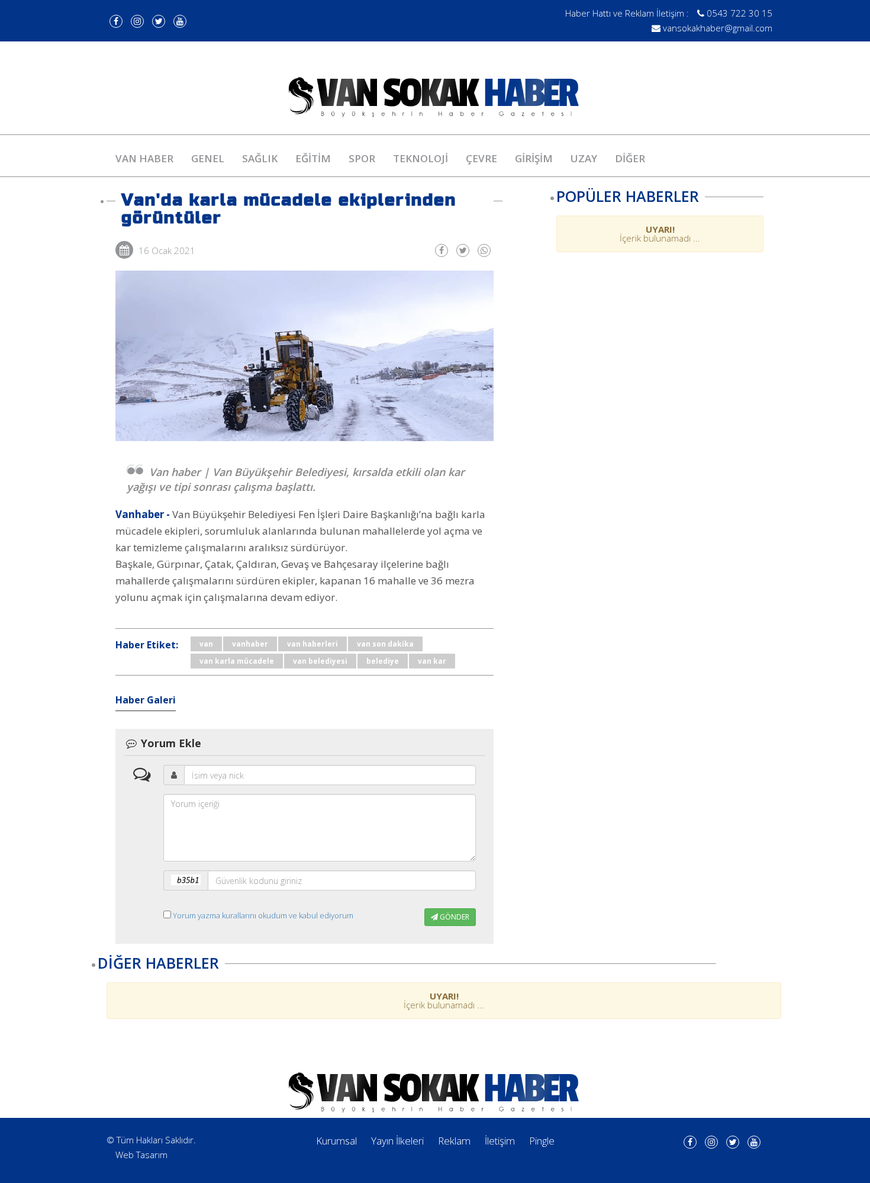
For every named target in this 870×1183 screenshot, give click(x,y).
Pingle (542, 1141)
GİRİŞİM (534, 158)
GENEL (207, 158)
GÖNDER (453, 917)
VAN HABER (144, 158)
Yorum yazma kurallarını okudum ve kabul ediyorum (263, 915)
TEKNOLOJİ (420, 158)
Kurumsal (336, 1141)
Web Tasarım (141, 1155)
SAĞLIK (260, 158)
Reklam (454, 1141)
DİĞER (630, 158)
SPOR (362, 158)
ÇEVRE (481, 158)
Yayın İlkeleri (397, 1141)
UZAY (584, 158)
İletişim (500, 1141)
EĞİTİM (313, 158)
